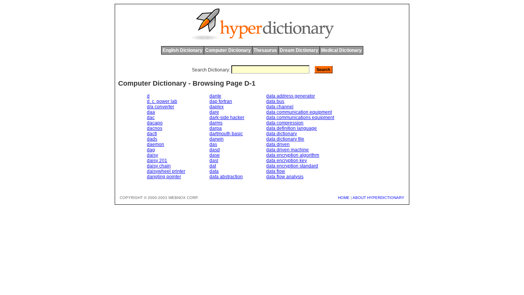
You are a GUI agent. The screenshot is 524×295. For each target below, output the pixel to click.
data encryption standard (292, 166)
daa (151, 112)
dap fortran (220, 101)
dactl (152, 133)
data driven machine (287, 149)
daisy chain (159, 166)
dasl (213, 160)
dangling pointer (164, 176)
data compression (284, 123)
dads (152, 139)
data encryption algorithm (292, 155)
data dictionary (281, 133)
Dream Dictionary (299, 50)
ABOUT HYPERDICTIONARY (378, 198)
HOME (343, 198)
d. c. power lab (162, 101)
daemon (155, 144)
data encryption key (286, 160)
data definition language (291, 128)
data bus (275, 101)
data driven (278, 144)
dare (214, 112)
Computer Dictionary (228, 50)
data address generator (290, 96)
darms (215, 123)
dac (151, 117)
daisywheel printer (166, 171)
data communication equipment (299, 112)
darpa (215, 128)
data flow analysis (284, 176)
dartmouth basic (226, 133)
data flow (275, 171)
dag (151, 149)
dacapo (155, 123)
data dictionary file (285, 139)
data (214, 171)
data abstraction (226, 176)
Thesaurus (265, 50)
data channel (279, 106)
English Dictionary (183, 50)
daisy (152, 155)
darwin (216, 139)
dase (214, 155)
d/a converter (160, 106)
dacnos (154, 128)
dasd (214, 149)
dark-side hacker (226, 117)
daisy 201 (157, 160)
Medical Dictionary (341, 50)
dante (215, 96)
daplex (216, 106)
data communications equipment (300, 117)
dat (212, 166)
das (213, 144)
